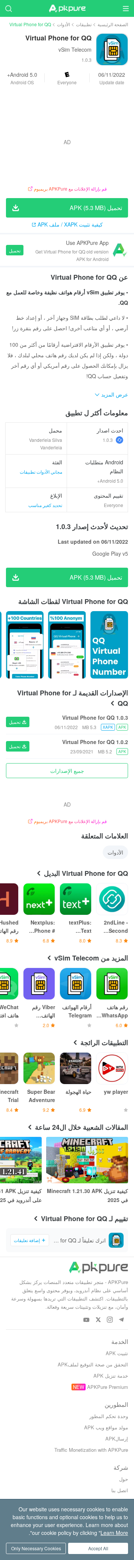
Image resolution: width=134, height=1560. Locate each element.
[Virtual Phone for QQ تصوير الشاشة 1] (67, 645)
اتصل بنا (119, 1490)
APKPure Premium (107, 1386)
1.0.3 (108, 440)
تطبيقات (84, 24)
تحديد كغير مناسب (45, 505)
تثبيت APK (117, 1353)
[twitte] (98, 1320)
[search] (8, 8)
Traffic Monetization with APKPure (91, 1449)
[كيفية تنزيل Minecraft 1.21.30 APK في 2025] (87, 1160)
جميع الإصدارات (67, 770)
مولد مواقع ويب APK (106, 1427)
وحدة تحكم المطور (108, 1416)
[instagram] (109, 1320)
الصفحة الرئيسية (113, 24)
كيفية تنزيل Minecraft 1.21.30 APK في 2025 (87, 1195)
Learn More (114, 1532)
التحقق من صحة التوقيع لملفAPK (93, 1364)
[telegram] (121, 1320)
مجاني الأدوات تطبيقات (41, 471)
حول (123, 1478)
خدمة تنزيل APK (110, 1375)
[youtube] (86, 1320)
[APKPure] (67, 8)
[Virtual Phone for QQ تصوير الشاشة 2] (25, 645)
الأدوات (63, 24)
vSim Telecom (75, 49)
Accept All (98, 1548)
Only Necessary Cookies (36, 1548)
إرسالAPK (116, 1438)
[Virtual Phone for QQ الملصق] (109, 645)
